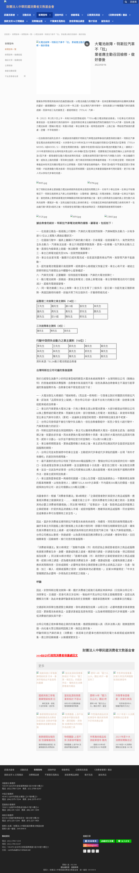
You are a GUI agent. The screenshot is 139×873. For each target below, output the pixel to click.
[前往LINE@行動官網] (107, 841)
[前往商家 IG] (91, 845)
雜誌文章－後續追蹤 (13, 60)
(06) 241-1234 (13, 810)
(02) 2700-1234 (14, 788)
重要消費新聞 (10, 71)
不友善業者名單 (11, 76)
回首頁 (7, 34)
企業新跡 (8, 65)
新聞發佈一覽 (26, 34)
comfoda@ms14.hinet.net (19, 850)
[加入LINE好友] (123, 841)
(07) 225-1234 (13, 820)
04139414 (21, 828)
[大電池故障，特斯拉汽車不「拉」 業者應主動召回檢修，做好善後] (63, 67)
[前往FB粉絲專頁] (91, 841)
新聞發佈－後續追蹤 (13, 54)
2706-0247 (36, 788)
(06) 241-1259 (33, 810)
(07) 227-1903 (33, 820)
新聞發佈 (15, 34)
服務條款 (74, 867)
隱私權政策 (65, 867)
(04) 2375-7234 (14, 799)
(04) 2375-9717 (34, 799)
